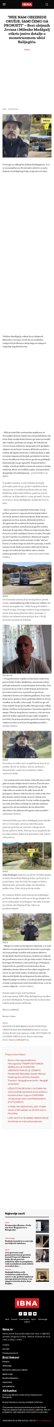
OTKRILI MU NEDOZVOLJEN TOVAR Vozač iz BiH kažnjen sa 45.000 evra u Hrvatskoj (27, 1110)
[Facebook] (20, 1314)
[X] (30, 1314)
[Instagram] (25, 1314)
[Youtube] (35, 1314)
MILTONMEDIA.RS (43, 1421)
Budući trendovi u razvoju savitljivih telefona (19, 1242)
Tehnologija (10, 1238)
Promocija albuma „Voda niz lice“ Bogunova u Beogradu (18, 1227)
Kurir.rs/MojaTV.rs (19, 1039)
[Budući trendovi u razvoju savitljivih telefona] (42, 1241)
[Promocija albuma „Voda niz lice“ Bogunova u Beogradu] (42, 1226)
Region (27, 49)
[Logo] (27, 4)
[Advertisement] (27, 79)
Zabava (8, 1269)
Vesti (7, 1222)
